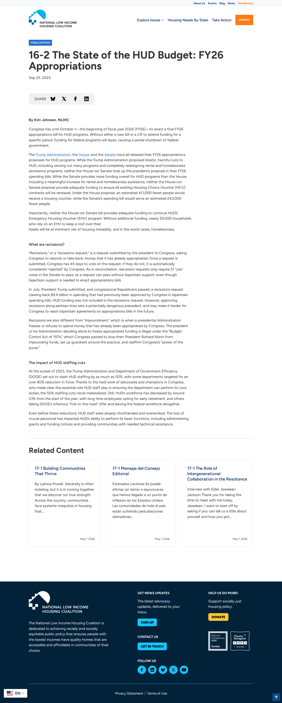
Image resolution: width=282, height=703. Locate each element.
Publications (40, 42)
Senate (110, 154)
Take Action (222, 20)
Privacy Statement (129, 693)
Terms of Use (157, 693)
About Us (199, 3)
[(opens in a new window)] (142, 670)
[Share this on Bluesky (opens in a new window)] (53, 99)
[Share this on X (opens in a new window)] (64, 99)
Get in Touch (152, 646)
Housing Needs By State (188, 20)
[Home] (53, 18)
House (84, 154)
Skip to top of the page (276, 697)
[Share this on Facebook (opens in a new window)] (75, 99)
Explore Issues (148, 20)
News (231, 3)
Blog (222, 3)
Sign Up (147, 622)
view (65, 503)
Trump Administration (53, 154)
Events (212, 3)
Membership (245, 3)
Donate (244, 20)
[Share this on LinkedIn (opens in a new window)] (86, 99)
